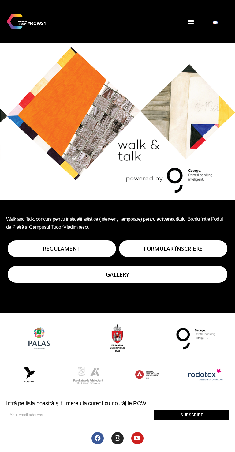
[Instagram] (117, 438)
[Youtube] (137, 438)
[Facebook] (97, 438)
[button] (191, 21)
